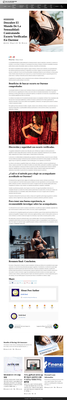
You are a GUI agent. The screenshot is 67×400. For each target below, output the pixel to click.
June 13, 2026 (28, 393)
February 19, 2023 (49, 387)
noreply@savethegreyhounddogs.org (30, 297)
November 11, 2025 (9, 389)
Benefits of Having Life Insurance (15, 342)
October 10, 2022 (8, 349)
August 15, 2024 (14, 43)
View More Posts (22, 317)
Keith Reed (7, 43)
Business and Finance (8, 19)
